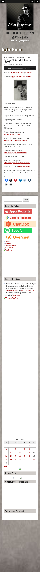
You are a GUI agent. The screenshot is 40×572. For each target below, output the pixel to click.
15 (29, 453)
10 (6, 453)
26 (15, 459)
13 (20, 453)
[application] (20, 68)
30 (34, 459)
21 (24, 456)
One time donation (12, 291)
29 (29, 459)
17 (6, 456)
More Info (16, 295)
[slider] (32, 68)
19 (15, 456)
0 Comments (20, 64)
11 (11, 453)
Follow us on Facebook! (15, 511)
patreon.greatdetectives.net (13, 134)
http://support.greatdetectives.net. (16, 140)
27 (20, 459)
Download (28, 73)
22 (29, 456)
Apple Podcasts (16, 77)
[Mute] (28, 68)
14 (24, 453)
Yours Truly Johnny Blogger (11, 64)
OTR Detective (18, 57)
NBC (13, 57)
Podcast (24, 57)
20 (20, 456)
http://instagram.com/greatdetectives (17, 163)
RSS (29, 77)
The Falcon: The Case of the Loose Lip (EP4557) (17, 61)
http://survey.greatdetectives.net (15, 153)
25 (11, 459)
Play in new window (17, 73)
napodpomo (9, 57)
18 (11, 456)
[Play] (6, 68)
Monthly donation (27, 291)
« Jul (5, 466)
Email (25, 77)
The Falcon (29, 57)
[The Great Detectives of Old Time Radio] (20, 16)
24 (6, 459)
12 (15, 453)
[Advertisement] (17, 263)
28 (24, 459)
